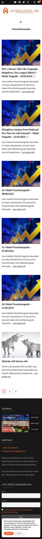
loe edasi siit (28, 91)
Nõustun (8, 533)
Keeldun (19, 533)
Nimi (3, 492)
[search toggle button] (34, 2)
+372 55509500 (10, 447)
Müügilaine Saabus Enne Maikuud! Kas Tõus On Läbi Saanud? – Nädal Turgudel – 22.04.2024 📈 (20, 133)
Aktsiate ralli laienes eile (15, 361)
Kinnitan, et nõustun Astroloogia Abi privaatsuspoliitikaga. (17, 511)
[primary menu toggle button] (21, 22)
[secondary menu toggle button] (2, 2)
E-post (4, 501)
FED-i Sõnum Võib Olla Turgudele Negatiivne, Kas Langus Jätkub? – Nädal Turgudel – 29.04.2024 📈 (20, 72)
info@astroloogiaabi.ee (13, 451)
